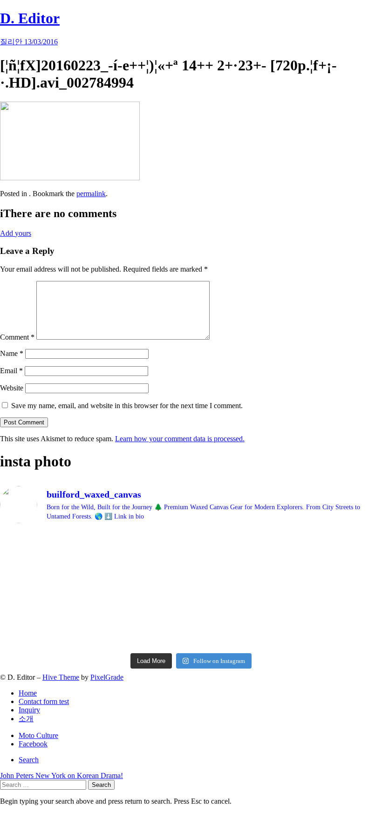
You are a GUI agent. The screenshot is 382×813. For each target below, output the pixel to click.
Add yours (15, 233)
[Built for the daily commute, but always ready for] (287, 585)
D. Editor (30, 18)
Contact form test (44, 701)
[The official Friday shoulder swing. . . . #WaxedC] (94, 581)
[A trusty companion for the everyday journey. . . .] (287, 615)
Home (28, 693)
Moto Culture (38, 735)
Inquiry (29, 710)
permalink (91, 194)
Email (11, 371)
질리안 (12, 42)
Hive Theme (60, 677)
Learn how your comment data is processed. (180, 439)
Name (11, 353)
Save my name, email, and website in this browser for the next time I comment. (127, 406)
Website (11, 388)
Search (29, 760)
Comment (17, 337)
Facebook (33, 744)
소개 (26, 719)
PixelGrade (106, 677)
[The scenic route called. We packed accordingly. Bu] (287, 551)
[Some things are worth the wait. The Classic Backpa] (94, 547)
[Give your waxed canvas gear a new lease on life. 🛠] (94, 624)
